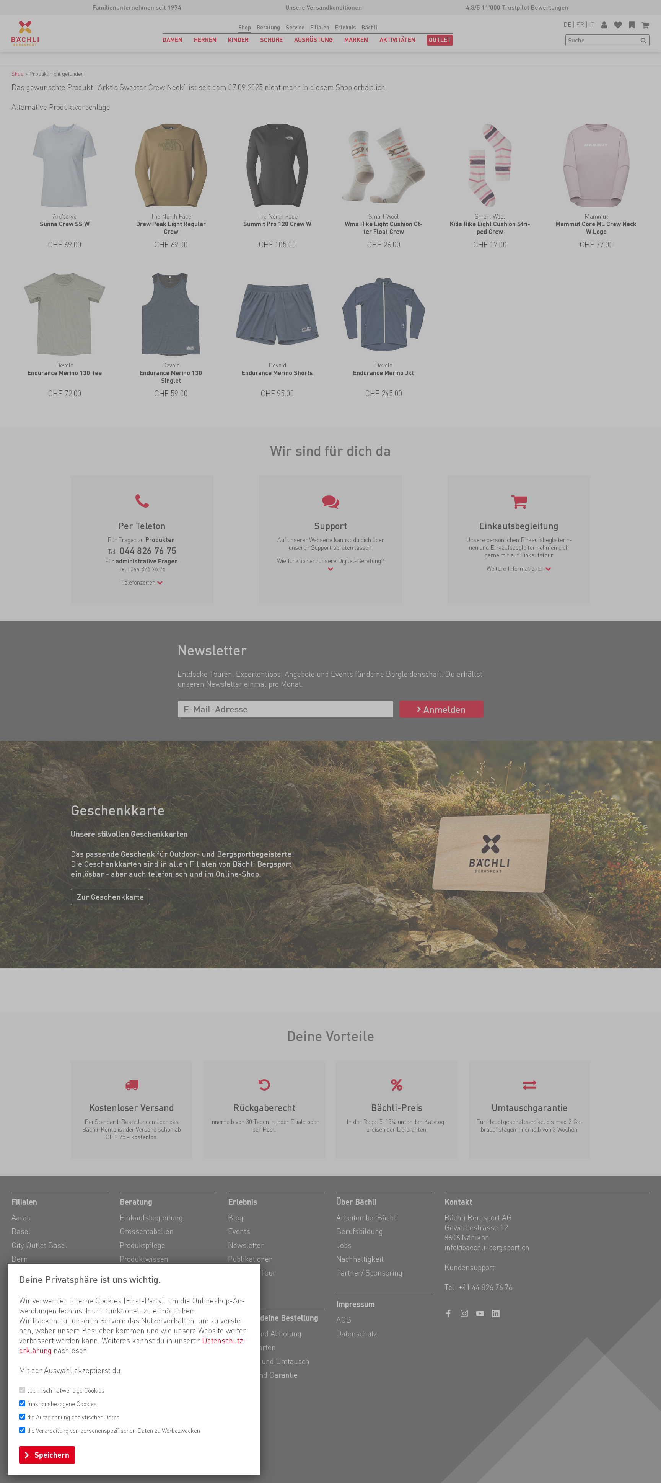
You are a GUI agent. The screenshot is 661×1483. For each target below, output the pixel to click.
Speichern (51, 1455)
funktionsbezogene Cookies (62, 1404)
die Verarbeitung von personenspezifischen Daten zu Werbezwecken (113, 1430)
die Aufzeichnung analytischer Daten (73, 1417)
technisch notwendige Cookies (65, 1390)
